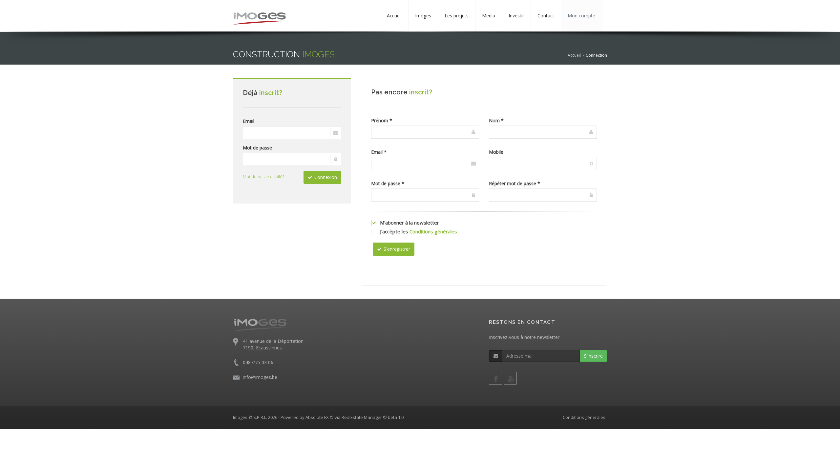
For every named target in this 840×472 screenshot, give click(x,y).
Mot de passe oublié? (263, 177)
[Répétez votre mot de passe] (543, 195)
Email (248, 121)
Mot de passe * (387, 183)
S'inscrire (593, 356)
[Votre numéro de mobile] (543, 163)
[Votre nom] (543, 132)
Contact (545, 15)
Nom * (496, 120)
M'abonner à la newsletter (409, 222)
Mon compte (581, 15)
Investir (516, 15)
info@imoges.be (260, 377)
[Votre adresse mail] (425, 163)
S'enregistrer (397, 249)
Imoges (423, 15)
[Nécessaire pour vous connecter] (292, 132)
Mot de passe (257, 148)
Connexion (325, 177)
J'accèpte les (418, 231)
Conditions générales (433, 231)
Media (488, 15)
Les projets (457, 15)
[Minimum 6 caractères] (425, 195)
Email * (379, 152)
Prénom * (381, 120)
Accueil (394, 15)
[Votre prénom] (425, 132)
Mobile (496, 152)
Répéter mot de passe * (514, 183)
